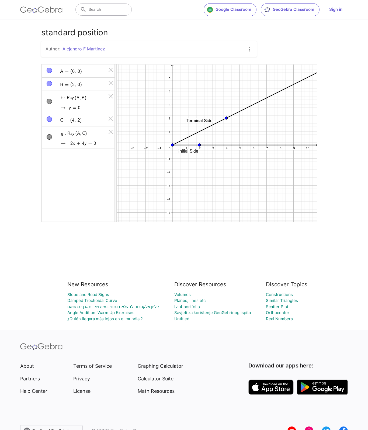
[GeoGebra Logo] (41, 9)
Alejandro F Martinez (84, 48)
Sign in (335, 9)
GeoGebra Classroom (293, 9)
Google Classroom (233, 9)
